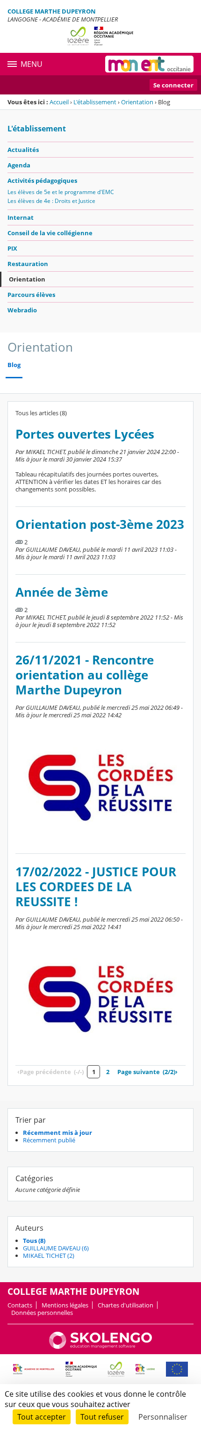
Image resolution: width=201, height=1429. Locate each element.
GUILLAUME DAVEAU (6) (56, 1248)
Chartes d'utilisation (125, 1305)
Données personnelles (42, 1312)
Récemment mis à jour (57, 1132)
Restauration (27, 264)
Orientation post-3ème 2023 (99, 524)
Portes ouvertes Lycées (84, 434)
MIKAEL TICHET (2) (48, 1255)
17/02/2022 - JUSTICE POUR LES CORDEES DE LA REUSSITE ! (95, 887)
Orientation (137, 102)
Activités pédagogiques (42, 180)
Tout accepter (41, 1417)
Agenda (18, 165)
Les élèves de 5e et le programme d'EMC (60, 192)
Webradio (22, 310)
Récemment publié (49, 1140)
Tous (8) (34, 1240)
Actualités (23, 149)
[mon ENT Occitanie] (149, 64)
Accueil (59, 102)
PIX (12, 248)
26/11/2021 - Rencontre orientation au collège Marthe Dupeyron (84, 675)
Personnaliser (162, 1417)
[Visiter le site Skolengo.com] (100, 1346)
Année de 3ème (61, 592)
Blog (14, 365)
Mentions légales (65, 1305)
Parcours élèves (31, 294)
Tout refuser (102, 1417)
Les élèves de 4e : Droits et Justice (51, 201)
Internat (20, 217)
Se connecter (173, 85)
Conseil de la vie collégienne (50, 233)
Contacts (19, 1305)
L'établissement (94, 102)
